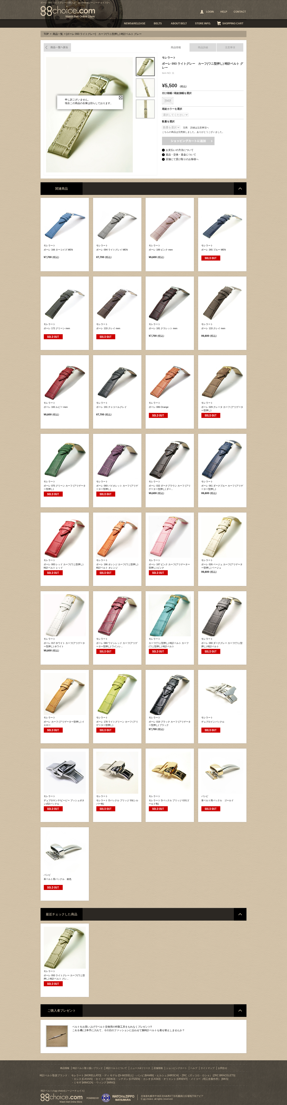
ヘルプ (193, 1068)
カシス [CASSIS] (83, 1079)
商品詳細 (203, 47)
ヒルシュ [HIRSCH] (168, 1075)
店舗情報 (158, 1068)
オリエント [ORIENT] (175, 1079)
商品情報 (176, 47)
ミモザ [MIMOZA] (83, 1082)
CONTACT (240, 11)
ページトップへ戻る (240, 188)
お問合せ (222, 1068)
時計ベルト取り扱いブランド (88, 1068)
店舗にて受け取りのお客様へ (182, 159)
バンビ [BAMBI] (145, 1075)
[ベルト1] (145, 66)
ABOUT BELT (179, 23)
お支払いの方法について (180, 150)
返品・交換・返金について (181, 154)
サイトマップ (208, 1068)
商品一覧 (58, 34)
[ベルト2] (145, 87)
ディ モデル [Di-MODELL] (118, 1075)
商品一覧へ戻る (57, 47)
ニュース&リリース (140, 1068)
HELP (223, 11)
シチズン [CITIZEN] (129, 1079)
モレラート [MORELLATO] (86, 1075)
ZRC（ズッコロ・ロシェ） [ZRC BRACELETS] (208, 1075)
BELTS (158, 23)
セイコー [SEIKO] (105, 1079)
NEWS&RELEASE (134, 23)
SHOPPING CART (232, 23)
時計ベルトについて (116, 1068)
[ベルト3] (145, 109)
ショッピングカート (176, 1068)
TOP (46, 34)
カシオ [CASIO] (151, 1079)
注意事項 (230, 47)
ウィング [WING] (105, 1082)
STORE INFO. (203, 23)
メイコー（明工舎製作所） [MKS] (209, 1079)
